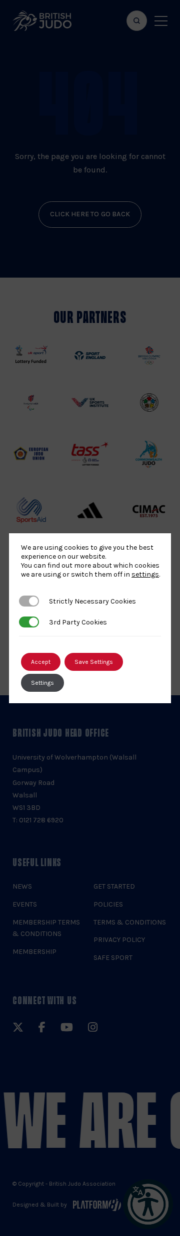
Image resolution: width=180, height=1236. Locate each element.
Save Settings (93, 661)
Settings (42, 682)
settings (145, 574)
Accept (40, 661)
